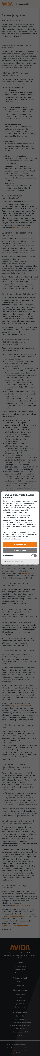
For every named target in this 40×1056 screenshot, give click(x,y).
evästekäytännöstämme (12, 539)
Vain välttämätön (20, 550)
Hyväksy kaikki (20, 544)
